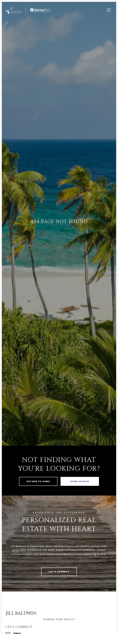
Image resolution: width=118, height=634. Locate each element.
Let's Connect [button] (59, 571)
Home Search (79, 481)
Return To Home (38, 481)
